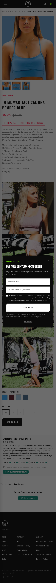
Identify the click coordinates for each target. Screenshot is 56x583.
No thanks (28, 322)
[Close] (48, 260)
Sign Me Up (28, 307)
